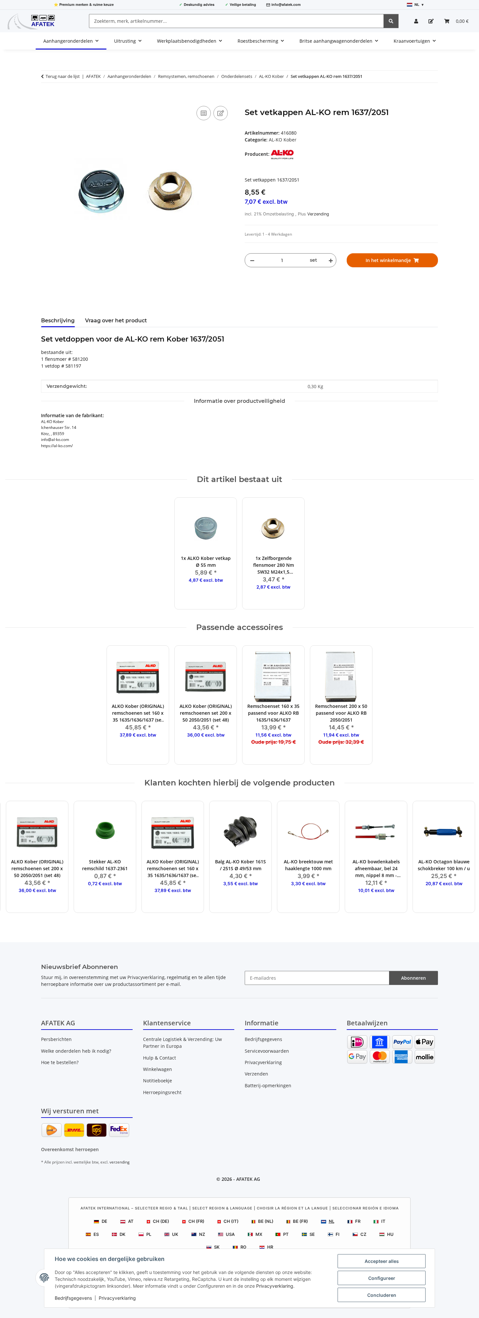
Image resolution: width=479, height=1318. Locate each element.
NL (331, 1221)
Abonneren (413, 978)
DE (104, 1221)
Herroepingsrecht (162, 1092)
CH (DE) (161, 1221)
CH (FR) (196, 1221)
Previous (16, 857)
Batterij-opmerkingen (268, 1085)
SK (217, 1247)
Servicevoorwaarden (267, 1051)
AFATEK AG (248, 1179)
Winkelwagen (157, 1069)
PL (148, 1234)
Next (463, 857)
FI (338, 1234)
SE (312, 1234)
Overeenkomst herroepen (70, 1149)
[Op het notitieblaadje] (220, 113)
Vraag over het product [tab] (116, 320)
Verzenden (256, 1074)
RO (243, 1247)
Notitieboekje (157, 1080)
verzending (119, 1162)
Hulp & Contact (159, 1058)
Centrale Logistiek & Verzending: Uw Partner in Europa (182, 1042)
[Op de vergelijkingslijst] (203, 113)
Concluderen (381, 1295)
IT (383, 1221)
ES (96, 1234)
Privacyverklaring (274, 1286)
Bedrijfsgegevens (73, 1298)
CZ (363, 1234)
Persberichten (56, 1039)
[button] (416, 21)
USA (230, 1234)
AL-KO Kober (283, 140)
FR (357, 1221)
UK (175, 1234)
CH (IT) (231, 1221)
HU (390, 1234)
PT (286, 1234)
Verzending (318, 214)
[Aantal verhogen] (330, 260)
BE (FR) (300, 1221)
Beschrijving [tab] (58, 320)
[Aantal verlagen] (252, 260)
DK (122, 1234)
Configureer (381, 1278)
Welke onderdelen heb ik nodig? (76, 1051)
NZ (202, 1234)
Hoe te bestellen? (60, 1062)
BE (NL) (265, 1221)
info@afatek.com (286, 4)
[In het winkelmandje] (46, 97)
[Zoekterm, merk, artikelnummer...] (391, 21)
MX (258, 1234)
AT (131, 1221)
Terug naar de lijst (63, 76)
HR (270, 1247)
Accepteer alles (382, 1261)
